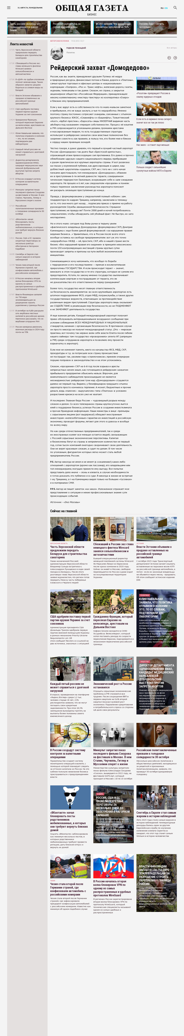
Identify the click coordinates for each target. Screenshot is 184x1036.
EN (166, 8)
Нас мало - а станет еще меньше (152, 144)
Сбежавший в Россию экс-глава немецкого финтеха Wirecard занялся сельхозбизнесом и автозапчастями (113, 549)
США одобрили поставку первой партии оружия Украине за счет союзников (70, 620)
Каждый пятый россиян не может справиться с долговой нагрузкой (69, 687)
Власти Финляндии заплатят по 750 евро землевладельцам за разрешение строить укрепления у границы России (155, 875)
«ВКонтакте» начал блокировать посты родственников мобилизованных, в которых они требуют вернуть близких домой (69, 821)
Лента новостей (21, 44)
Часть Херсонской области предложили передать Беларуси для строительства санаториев (68, 552)
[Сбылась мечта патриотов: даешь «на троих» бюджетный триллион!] (169, 58)
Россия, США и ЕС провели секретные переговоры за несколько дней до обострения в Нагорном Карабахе (113, 806)
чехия (52, 881)
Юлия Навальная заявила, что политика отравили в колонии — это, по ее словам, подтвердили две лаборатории (155, 607)
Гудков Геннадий (76, 48)
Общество (144, 662)
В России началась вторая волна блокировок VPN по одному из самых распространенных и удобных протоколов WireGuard (112, 888)
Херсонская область (59, 543)
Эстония (140, 543)
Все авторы (172, 48)
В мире (100, 794)
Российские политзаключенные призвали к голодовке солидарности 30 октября (156, 753)
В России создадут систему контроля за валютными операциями (67, 753)
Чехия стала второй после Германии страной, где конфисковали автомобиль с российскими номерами (68, 889)
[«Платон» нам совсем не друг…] (175, 58)
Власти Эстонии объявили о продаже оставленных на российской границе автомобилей (154, 552)
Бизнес (92, 14)
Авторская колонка (59, 41)
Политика (144, 595)
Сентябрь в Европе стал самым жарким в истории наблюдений (156, 814)
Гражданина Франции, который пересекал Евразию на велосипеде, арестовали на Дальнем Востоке (113, 622)
